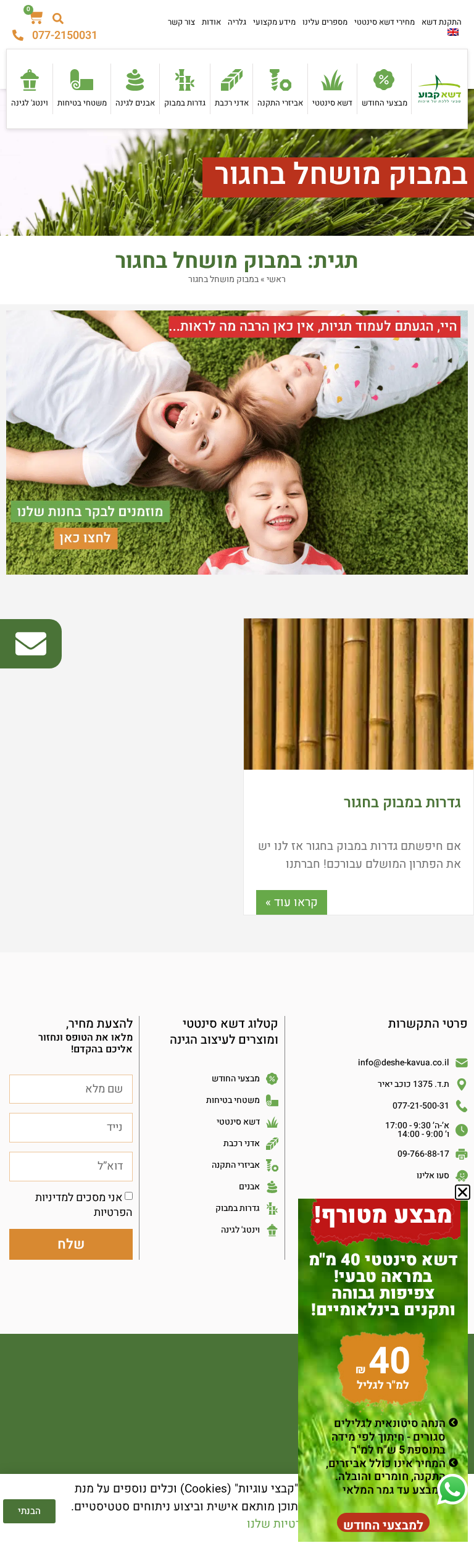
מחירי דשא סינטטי (384, 22)
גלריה (237, 22)
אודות (211, 22)
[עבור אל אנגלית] (453, 32)
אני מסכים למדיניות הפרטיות (84, 1205)
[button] (462, 1192)
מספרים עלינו (324, 22)
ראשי (276, 279)
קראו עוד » (291, 902)
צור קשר (181, 22)
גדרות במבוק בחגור (402, 803)
